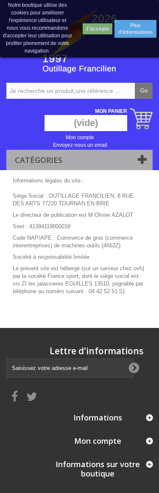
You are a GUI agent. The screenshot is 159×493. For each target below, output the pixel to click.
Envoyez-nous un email (80, 145)
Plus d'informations (135, 28)
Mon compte (80, 137)
